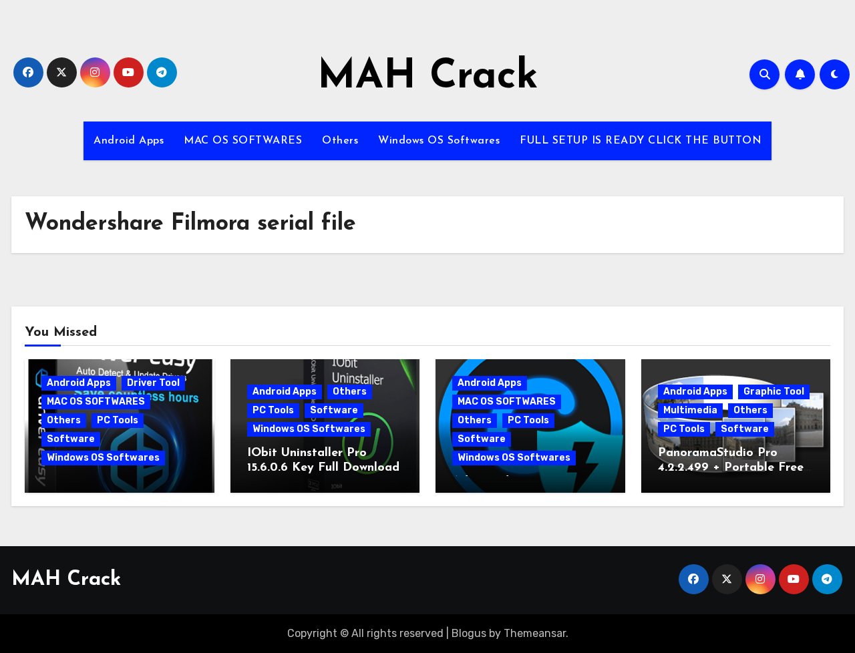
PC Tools (117, 420)
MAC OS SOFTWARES (243, 141)
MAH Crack (427, 77)
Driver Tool (153, 383)
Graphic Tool (773, 391)
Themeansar (535, 633)
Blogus (469, 633)
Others (340, 141)
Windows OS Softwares (439, 141)
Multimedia (690, 410)
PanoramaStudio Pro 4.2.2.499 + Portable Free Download (731, 467)
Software (71, 439)
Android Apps (129, 141)
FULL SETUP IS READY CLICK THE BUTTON (640, 141)
